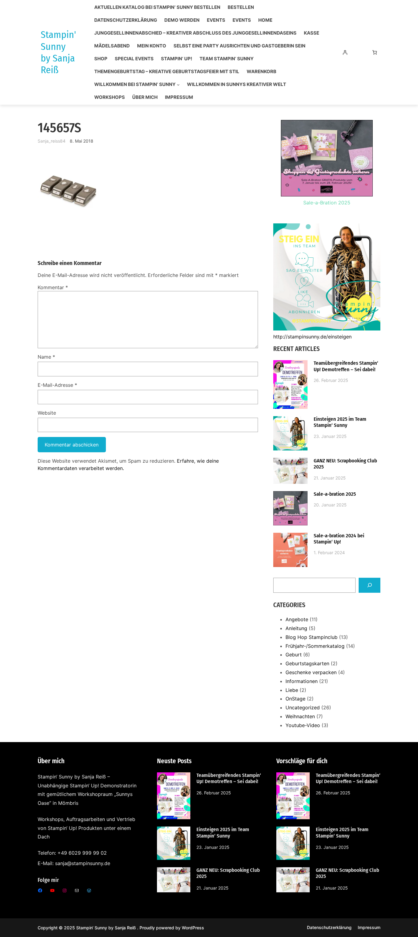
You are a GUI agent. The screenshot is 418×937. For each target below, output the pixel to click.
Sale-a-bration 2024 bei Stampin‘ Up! (339, 539)
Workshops (109, 97)
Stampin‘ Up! (176, 59)
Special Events (134, 59)
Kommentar (53, 287)
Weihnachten (300, 716)
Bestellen (241, 7)
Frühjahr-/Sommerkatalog (315, 646)
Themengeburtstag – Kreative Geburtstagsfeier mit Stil (166, 71)
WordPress (193, 927)
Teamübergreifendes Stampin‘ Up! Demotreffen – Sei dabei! (346, 366)
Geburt (294, 654)
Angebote (297, 619)
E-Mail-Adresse (57, 385)
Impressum (179, 97)
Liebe (292, 690)
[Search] (369, 585)
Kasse (311, 33)
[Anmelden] (345, 52)
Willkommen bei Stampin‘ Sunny (135, 84)
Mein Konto (151, 46)
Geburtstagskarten (307, 663)
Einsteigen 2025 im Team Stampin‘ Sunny (340, 422)
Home (265, 20)
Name (46, 357)
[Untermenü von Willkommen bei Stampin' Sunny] (178, 84)
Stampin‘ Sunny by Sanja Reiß (106, 927)
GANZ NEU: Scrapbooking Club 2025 (345, 464)
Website (47, 413)
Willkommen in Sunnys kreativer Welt (236, 84)
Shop (100, 59)
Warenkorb (261, 71)
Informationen (302, 681)
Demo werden (182, 20)
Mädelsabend (112, 46)
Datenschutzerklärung (125, 20)
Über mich (145, 97)
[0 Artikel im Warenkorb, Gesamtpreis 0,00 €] (375, 52)
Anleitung (296, 628)
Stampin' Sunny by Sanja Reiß (58, 52)
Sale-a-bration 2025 (335, 494)
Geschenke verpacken (311, 672)
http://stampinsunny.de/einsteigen (312, 337)
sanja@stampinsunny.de (82, 863)
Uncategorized (303, 707)
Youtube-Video (303, 725)
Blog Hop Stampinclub (312, 637)
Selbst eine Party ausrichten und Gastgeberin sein (239, 46)
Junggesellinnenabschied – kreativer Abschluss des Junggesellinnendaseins (195, 33)
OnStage (295, 699)
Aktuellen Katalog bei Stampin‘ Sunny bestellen (157, 7)
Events (216, 20)
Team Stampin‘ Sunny (227, 59)
